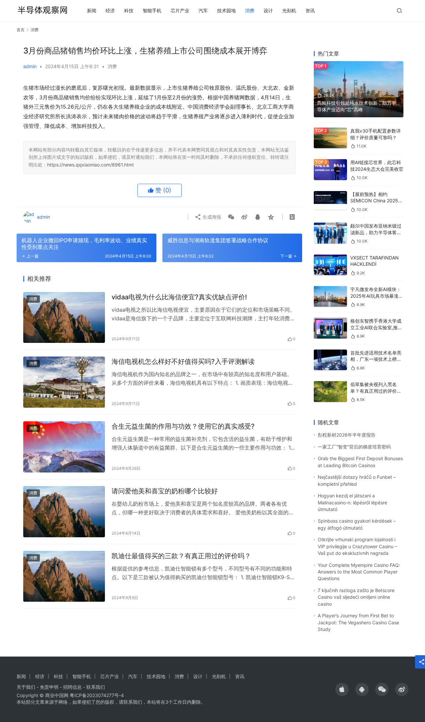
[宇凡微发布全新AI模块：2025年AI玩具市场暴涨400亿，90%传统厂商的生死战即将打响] (330, 296)
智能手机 (152, 10)
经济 (110, 10)
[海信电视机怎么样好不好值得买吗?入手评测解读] (64, 382)
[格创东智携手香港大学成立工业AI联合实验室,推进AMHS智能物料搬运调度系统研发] (330, 328)
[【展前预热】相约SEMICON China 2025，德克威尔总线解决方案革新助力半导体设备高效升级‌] (330, 200)
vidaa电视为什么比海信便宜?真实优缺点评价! (179, 297)
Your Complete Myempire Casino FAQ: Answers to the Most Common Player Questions (359, 571)
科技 (128, 10)
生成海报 (211, 217)
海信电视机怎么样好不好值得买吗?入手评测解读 (183, 361)
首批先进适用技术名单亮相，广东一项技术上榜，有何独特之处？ (375, 359)
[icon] (342, 689)
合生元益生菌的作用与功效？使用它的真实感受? (183, 426)
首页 (21, 29)
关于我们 (26, 687)
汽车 (203, 10)
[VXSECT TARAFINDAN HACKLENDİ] (330, 265)
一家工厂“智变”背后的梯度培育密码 (354, 447)
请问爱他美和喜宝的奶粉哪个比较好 (165, 491)
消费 (249, 10)
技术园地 (226, 10)
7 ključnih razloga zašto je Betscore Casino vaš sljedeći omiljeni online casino (356, 597)
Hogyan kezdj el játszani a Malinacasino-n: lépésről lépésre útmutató (352, 502)
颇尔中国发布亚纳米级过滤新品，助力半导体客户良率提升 (375, 232)
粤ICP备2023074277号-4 (97, 695)
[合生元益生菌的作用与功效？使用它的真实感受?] (64, 446)
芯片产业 (180, 10)
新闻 (91, 10)
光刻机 (289, 10)
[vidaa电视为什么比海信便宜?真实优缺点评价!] (64, 317)
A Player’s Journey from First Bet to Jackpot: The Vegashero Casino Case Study (358, 622)
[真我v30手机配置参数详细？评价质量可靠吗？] (330, 138)
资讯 (310, 10)
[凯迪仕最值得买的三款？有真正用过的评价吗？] (64, 576)
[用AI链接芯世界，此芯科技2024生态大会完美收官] (330, 169)
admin (30, 66)
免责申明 (49, 687)
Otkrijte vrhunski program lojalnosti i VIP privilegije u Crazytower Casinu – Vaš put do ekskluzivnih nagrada (357, 546)
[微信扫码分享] (231, 217)
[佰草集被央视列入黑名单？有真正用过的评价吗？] (330, 391)
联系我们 (95, 687)
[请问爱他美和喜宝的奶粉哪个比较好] (64, 511)
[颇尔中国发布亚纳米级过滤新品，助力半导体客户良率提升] (330, 233)
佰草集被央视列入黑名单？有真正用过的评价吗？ (373, 390)
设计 (268, 10)
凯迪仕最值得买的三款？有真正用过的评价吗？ (181, 556)
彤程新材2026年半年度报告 (347, 435)
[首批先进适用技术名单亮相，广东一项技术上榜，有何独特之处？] (330, 360)
